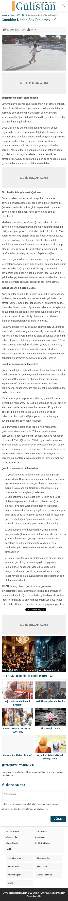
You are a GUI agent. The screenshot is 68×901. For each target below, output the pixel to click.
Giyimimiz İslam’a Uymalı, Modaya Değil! (50, 757)
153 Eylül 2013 (23, 15)
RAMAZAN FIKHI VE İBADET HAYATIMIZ (17, 730)
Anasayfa (5, 15)
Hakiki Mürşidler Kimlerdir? (50, 701)
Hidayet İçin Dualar (51, 728)
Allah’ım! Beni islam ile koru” (17, 755)
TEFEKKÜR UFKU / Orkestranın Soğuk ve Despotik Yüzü (30, 670)
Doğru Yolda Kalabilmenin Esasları (17, 703)
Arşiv (13, 15)
